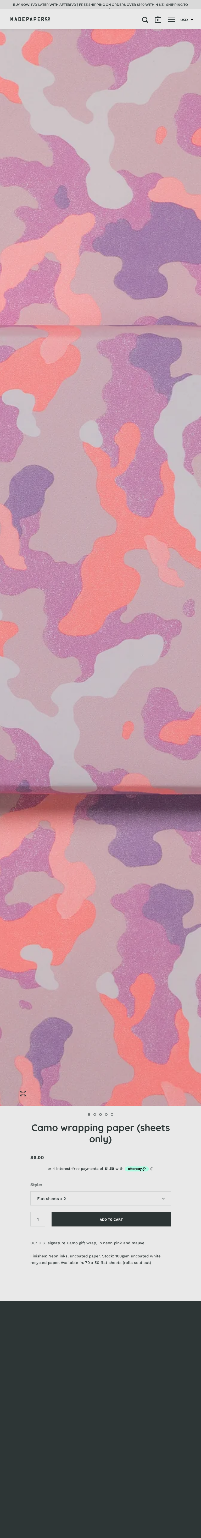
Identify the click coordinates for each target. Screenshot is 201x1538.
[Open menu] (171, 20)
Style (35, 1184)
